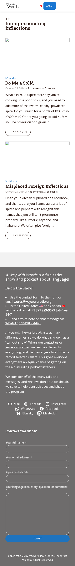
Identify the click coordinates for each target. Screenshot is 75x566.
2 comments (34, 88)
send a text (13, 310)
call (28, 310)
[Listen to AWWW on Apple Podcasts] (9, 259)
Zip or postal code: (17, 472)
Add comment (35, 191)
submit (37, 538)
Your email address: (19, 457)
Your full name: (16, 442)
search (49, 5)
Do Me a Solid (19, 83)
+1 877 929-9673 (43, 310)
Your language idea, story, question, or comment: (37, 488)
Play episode (20, 132)
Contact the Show (21, 431)
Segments (11, 181)
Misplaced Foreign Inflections (36, 186)
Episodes (10, 77)
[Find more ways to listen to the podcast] (36, 259)
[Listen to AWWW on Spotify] (18, 259)
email (28, 301)
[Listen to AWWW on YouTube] (27, 259)
